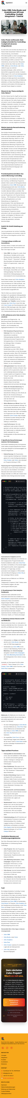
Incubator (3, 1059)
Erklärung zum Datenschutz (8, 1089)
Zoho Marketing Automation (15, 655)
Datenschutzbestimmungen (8, 1087)
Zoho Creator (8, 305)
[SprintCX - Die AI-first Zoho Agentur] (14, 1038)
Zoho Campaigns (19, 653)
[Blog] (11, 1047)
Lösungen (3, 1055)
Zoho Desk (19, 741)
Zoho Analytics (18, 76)
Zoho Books (14, 66)
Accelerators (4, 1061)
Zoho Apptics (8, 827)
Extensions (4, 1064)
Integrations (4, 1057)
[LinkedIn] (2, 1047)
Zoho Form (15, 737)
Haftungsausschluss (6, 1093)
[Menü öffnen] (26, 2)
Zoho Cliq (21, 573)
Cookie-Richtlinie (5, 1091)
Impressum (4, 1085)
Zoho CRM (13, 185)
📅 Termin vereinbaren (7, 1078)
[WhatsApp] (7, 1047)
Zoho (22, 66)
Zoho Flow (12, 303)
